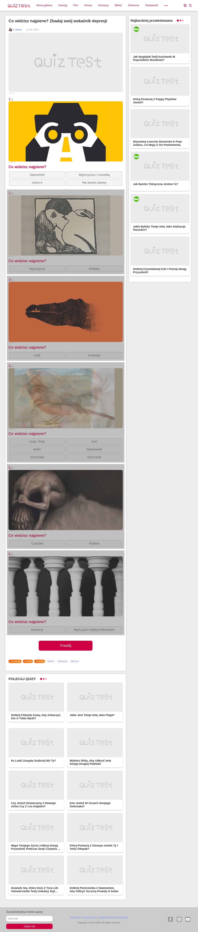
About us (75, 917)
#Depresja (39, 661)
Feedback (122, 917)
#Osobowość (15, 661)
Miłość (118, 5)
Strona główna (44, 5)
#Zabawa (27, 661)
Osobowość (151, 5)
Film (75, 5)
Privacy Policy (89, 917)
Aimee (18, 30)
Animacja (103, 5)
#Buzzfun (74, 661)
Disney (88, 5)
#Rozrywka (62, 661)
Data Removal (107, 917)
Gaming (62, 5)
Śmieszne (133, 5)
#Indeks (51, 661)
